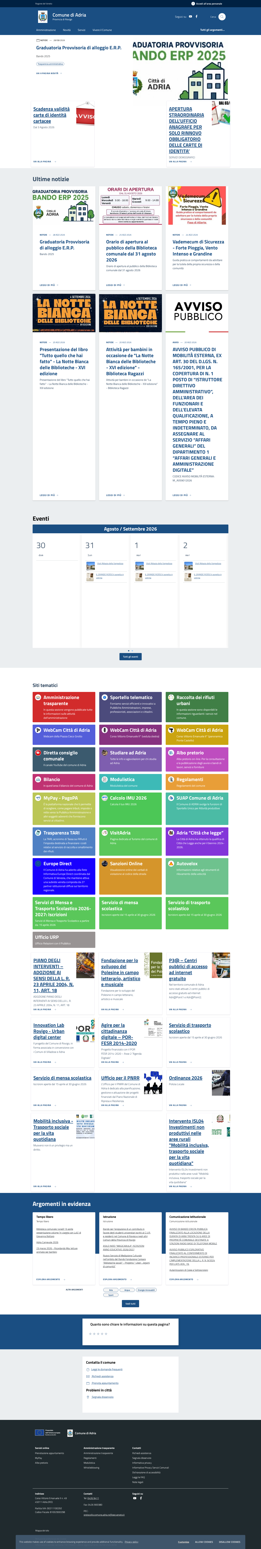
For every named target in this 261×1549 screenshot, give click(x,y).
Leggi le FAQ (138, 1477)
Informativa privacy (142, 1463)
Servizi (81, 30)
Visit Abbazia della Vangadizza (110, 563)
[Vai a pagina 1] (128, 650)
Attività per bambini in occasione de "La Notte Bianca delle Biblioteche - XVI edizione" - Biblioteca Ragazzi (131, 361)
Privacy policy (131, 1542)
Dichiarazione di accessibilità (146, 1472)
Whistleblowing (91, 1467)
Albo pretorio (41, 1463)
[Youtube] (189, 17)
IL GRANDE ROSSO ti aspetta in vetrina (110, 576)
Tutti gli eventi (130, 656)
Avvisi (176, 342)
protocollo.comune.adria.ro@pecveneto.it (104, 1515)
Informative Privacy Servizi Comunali (150, 1467)
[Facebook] (195, 17)
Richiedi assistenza (141, 1453)
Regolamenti (90, 1458)
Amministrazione (46, 30)
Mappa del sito (42, 1530)
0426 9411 (93, 1498)
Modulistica (89, 1463)
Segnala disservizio (141, 1458)
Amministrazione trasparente (98, 1453)
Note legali (137, 1482)
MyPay (38, 1458)
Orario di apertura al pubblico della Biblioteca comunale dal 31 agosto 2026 (131, 250)
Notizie (44, 234)
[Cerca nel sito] (222, 16)
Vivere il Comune (102, 30)
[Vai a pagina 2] (132, 650)
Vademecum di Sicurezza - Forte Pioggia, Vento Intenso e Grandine (198, 247)
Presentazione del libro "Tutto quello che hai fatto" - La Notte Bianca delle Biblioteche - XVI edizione (64, 361)
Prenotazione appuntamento (49, 1453)
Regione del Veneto (43, 3)
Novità (67, 30)
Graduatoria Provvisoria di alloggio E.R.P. (64, 244)
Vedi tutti (130, 1303)
